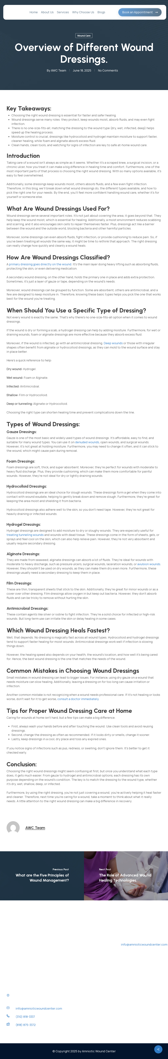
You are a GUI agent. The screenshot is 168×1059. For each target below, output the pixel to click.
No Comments (108, 70)
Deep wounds (113, 343)
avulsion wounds (148, 564)
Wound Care (84, 35)
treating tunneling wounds (25, 535)
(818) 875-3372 (26, 1025)
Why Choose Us (83, 970)
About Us (78, 934)
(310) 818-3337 (25, 1017)
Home (76, 928)
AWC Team (58, 70)
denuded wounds (87, 442)
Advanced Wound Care (88, 944)
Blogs (76, 976)
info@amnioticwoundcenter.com (39, 1008)
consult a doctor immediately (78, 699)
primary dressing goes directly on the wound (40, 264)
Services (78, 939)
